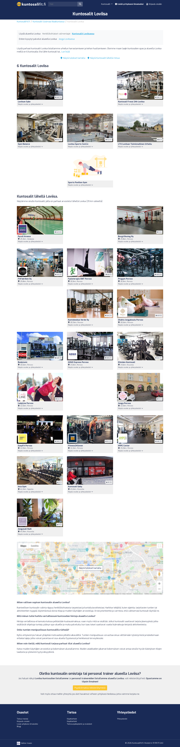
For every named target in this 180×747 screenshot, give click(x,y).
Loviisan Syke (24, 101)
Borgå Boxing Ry (125, 236)
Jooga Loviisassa (67, 39)
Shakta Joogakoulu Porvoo (130, 320)
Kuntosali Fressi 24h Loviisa (131, 101)
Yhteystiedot (122, 719)
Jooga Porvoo (124, 403)
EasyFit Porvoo (25, 445)
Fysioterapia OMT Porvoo (80, 279)
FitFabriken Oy (25, 279)
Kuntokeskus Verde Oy (78, 320)
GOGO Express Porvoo (78, 362)
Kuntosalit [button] (106, 4)
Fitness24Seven (75, 445)
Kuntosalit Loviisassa (83, 33)
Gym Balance (24, 144)
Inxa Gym (22, 486)
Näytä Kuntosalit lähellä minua (104, 58)
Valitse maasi (26, 743)
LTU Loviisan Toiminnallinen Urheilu (135, 144)
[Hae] (80, 4)
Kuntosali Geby (75, 486)
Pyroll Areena (24, 236)
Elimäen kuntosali (126, 362)
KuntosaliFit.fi (23, 21)
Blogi (19, 726)
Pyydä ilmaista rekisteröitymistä (90, 687)
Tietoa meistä (22, 719)
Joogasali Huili (24, 529)
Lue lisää (65, 51)
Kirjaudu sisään (155, 4)
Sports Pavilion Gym (77, 182)
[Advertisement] (90, 90)
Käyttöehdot (72, 719)
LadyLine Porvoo (25, 403)
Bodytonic (22, 362)
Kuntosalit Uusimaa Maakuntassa (48, 21)
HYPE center (124, 445)
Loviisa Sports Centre (78, 144)
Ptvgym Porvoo (125, 279)
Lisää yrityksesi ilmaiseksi (130, 4)
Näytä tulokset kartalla (73, 58)
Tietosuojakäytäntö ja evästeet (79, 724)
